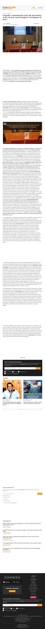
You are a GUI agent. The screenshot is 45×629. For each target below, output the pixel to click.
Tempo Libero (5, 533)
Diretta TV (33, 593)
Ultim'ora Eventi (33, 590)
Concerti (24, 400)
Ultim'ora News (33, 584)
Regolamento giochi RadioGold (35, 616)
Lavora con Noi (33, 594)
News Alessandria (9, 371)
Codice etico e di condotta (19, 616)
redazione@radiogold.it (26, 626)
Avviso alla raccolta (22, 622)
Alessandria (8, 13)
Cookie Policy (25, 615)
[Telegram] (16, 577)
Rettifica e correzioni (23, 617)
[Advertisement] (22, 61)
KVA (25, 627)
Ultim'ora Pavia (33, 587)
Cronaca (4, 13)
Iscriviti (38, 368)
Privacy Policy (16, 373)
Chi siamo (33, 578)
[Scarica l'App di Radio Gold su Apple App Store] (7, 582)
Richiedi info (12, 591)
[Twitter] (8, 577)
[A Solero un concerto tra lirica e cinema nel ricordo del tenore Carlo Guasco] (32, 389)
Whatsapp (33, 582)
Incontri (7, 540)
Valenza (9, 533)
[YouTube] (11, 577)
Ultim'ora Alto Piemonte (33, 588)
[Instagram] (13, 577)
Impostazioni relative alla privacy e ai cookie (22, 620)
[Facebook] (5, 577)
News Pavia (16, 371)
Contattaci (33, 597)
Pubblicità (33, 581)
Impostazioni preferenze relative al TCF (22, 619)
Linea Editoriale (26, 616)
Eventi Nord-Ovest (22, 371)
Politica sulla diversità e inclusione (8, 616)
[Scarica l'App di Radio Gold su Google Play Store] (17, 582)
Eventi (4, 540)
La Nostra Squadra (33, 579)
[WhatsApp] (19, 577)
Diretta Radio (33, 591)
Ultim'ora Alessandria (33, 585)
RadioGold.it (25, 624)
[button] (41, 409)
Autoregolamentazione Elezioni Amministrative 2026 (22, 618)
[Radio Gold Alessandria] (9, 7)
